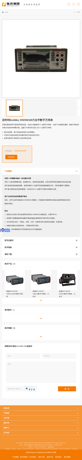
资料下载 (41, 457)
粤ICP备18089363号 (41, 447)
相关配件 (58, 457)
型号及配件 (24, 457)
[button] (41, 300)
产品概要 (15, 457)
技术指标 (33, 457)
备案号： (31, 447)
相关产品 (50, 457)
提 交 (67, 389)
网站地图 (50, 447)
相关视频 (67, 457)
